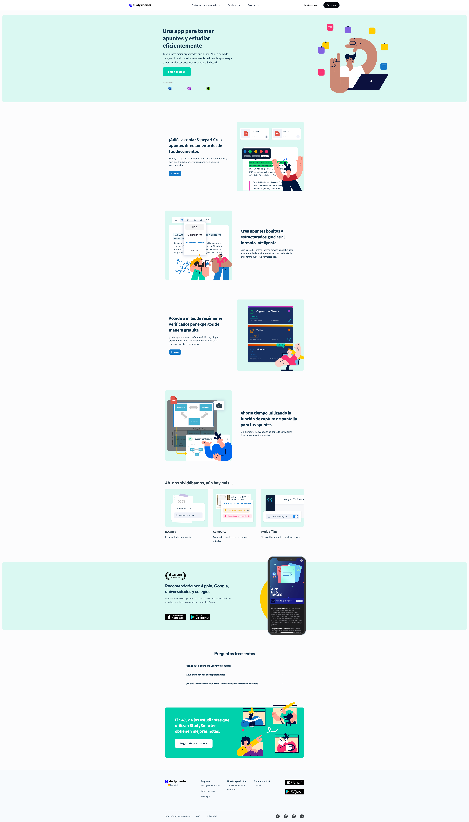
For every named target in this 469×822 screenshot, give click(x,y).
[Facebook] (278, 816)
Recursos (252, 5)
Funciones (232, 5)
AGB (198, 816)
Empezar (175, 173)
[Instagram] (286, 816)
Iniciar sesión (311, 5)
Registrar (331, 5)
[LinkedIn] (302, 816)
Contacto (258, 785)
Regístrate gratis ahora (193, 743)
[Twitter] (294, 816)
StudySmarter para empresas (236, 787)
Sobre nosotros (208, 791)
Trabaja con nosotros (211, 785)
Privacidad (212, 816)
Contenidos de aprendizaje (204, 5)
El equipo (205, 796)
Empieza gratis (177, 72)
